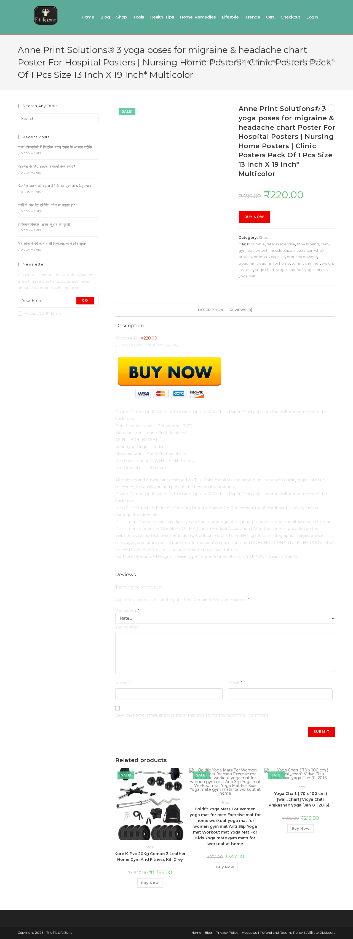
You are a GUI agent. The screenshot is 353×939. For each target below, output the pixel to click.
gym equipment (253, 250)
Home (88, 17)
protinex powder (302, 256)
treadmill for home (273, 263)
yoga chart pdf (289, 269)
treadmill (247, 263)
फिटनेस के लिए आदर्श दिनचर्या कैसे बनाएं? (46, 166)
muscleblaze (280, 250)
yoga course (315, 269)
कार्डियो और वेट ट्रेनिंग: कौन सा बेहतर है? (46, 205)
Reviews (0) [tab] (241, 310)
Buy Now (254, 217)
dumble (258, 244)
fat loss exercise (281, 244)
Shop (121, 17)
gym (325, 244)
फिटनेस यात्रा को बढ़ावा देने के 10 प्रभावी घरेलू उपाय (54, 186)
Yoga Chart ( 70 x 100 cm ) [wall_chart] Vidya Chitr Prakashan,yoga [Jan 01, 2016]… (301, 799)
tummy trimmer (306, 263)
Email (235, 682)
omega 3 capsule (269, 256)
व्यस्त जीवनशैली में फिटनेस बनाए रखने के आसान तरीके (55, 147)
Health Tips (162, 17)
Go (85, 300)
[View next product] (331, 108)
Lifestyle (230, 17)
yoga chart (264, 269)
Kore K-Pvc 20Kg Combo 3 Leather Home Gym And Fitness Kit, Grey (150, 856)
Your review (128, 627)
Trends (252, 17)
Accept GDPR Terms (43, 313)
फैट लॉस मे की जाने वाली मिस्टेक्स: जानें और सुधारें (52, 243)
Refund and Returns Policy (281, 932)
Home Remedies (198, 17)
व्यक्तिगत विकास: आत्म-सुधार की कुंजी (44, 224)
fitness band (308, 244)
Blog (105, 17)
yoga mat (247, 276)
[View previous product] (322, 108)
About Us (249, 932)
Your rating (127, 611)
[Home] (177, 60)
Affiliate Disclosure (320, 932)
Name (123, 682)
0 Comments (31, 153)
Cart (270, 17)
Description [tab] (210, 310)
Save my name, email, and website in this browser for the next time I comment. (192, 715)
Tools (138, 17)
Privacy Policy (227, 932)
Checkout (290, 17)
